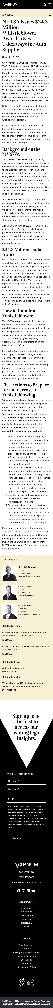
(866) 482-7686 (26, 877)
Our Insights (27, 959)
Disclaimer (19, 1003)
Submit (17, 838)
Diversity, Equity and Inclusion (26, 952)
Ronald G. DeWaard (27, 566)
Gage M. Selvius (25, 605)
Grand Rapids (26, 915)
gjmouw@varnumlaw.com (28, 595)
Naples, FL (26, 922)
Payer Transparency (32, 1003)
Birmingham (27, 911)
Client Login (45, 1003)
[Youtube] (33, 891)
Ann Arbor (26, 908)
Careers (26, 948)
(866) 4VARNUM (27, 872)
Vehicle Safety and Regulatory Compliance (23, 683)
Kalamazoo (26, 919)
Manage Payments (27, 956)
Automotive (8, 531)
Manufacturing (9, 671)
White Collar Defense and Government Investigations (21, 688)
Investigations (25, 531)
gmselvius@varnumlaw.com (29, 614)
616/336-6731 (23, 611)
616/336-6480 (24, 573)
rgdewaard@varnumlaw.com (29, 576)
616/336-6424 (24, 592)
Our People (26, 963)
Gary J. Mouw (24, 586)
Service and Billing (26, 967)
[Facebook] (18, 891)
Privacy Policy (8, 1003)
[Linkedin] (28, 891)
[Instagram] (23, 891)
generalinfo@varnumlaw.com (26, 882)
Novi (26, 926)
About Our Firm (26, 945)
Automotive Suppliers (13, 668)
